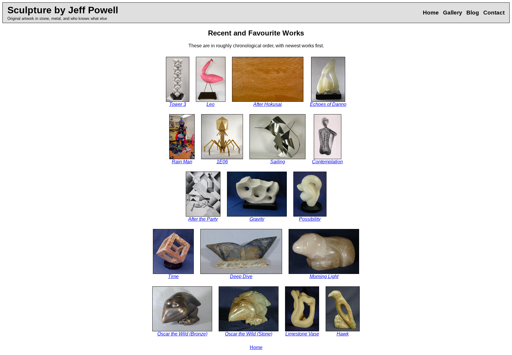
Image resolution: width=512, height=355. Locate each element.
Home (431, 12)
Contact (494, 12)
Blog (472, 12)
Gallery (452, 12)
